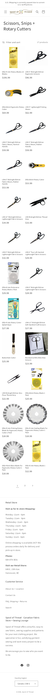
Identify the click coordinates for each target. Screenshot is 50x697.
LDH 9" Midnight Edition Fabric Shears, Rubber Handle (34, 144)
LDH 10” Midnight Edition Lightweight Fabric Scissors (12, 218)
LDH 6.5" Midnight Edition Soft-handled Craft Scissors (35, 323)
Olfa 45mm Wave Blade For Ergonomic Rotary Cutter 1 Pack (12, 468)
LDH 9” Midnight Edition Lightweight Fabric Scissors (12, 253)
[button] (5, 12)
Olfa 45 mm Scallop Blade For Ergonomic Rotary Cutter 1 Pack (36, 430)
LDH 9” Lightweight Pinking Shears (35, 108)
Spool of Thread (28, 692)
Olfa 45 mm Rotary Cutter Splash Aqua (11, 323)
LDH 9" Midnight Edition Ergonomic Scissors (34, 73)
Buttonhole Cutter (9, 358)
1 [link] (17, 485)
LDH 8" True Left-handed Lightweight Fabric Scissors (35, 253)
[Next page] (32, 486)
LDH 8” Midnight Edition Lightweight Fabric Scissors (35, 288)
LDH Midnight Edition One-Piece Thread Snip (12, 394)
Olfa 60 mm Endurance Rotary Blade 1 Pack (10, 288)
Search (9, 607)
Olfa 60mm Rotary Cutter (34, 180)
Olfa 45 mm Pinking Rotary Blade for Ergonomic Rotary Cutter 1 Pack (12, 430)
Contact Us (10, 595)
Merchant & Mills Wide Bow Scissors (35, 359)
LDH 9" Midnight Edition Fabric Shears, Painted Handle (11, 144)
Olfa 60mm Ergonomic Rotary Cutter (13, 108)
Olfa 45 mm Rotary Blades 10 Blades (13, 73)
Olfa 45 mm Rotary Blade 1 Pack (35, 467)
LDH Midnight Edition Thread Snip (36, 218)
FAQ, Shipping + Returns (16, 601)
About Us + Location (15, 589)
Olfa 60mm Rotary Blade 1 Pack (35, 394)
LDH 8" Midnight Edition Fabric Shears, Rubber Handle (11, 182)
